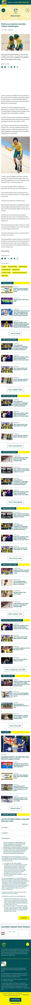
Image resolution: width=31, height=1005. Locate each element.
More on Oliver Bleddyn (15, 502)
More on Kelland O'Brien (15, 389)
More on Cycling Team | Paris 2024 (15, 669)
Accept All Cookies (15, 999)
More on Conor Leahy (15, 558)
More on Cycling (15, 333)
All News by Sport (15, 808)
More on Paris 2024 (15, 726)
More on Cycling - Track (15, 614)
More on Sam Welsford (15, 446)
